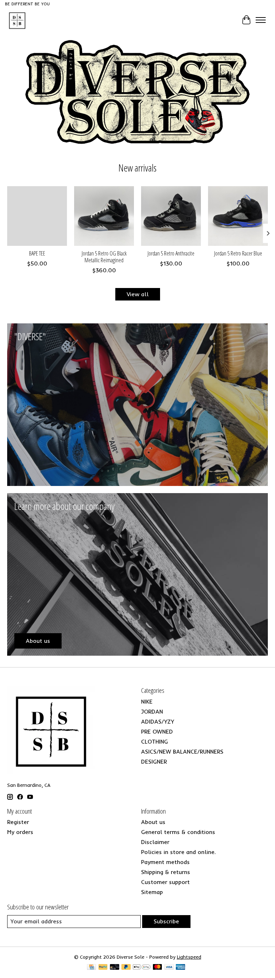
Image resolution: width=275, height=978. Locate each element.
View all (138, 294)
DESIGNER (154, 761)
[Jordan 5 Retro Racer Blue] (238, 216)
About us (153, 821)
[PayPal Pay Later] (126, 967)
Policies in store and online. (178, 851)
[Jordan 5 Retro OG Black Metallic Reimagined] (104, 216)
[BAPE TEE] (37, 216)
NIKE (147, 701)
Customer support (165, 881)
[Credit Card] (91, 967)
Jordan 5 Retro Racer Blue (238, 253)
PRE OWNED (157, 731)
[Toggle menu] (261, 20)
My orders (20, 831)
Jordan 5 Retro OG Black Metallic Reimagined (104, 256)
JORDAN (152, 711)
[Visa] (169, 967)
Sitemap (152, 891)
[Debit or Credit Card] (114, 967)
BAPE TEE (37, 253)
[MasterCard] (157, 967)
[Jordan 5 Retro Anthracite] (171, 216)
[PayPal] (103, 967)
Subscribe (166, 921)
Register (18, 821)
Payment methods (165, 861)
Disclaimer (155, 841)
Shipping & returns (165, 871)
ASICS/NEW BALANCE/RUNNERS (182, 751)
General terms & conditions (178, 831)
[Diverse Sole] (17, 20)
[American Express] (180, 967)
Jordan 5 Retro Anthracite (171, 253)
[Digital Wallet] (141, 967)
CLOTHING (154, 741)
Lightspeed (189, 957)
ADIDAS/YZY (157, 721)
